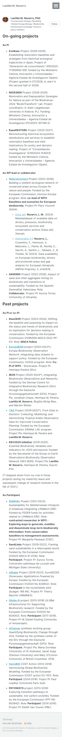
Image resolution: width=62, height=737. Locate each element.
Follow (54, 24)
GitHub (18, 723)
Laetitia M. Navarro (14, 5)
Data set (20, 214)
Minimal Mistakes (16, 731)
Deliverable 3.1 (24, 238)
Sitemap (7, 719)
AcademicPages (49, 728)
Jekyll (38, 728)
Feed (29, 723)
